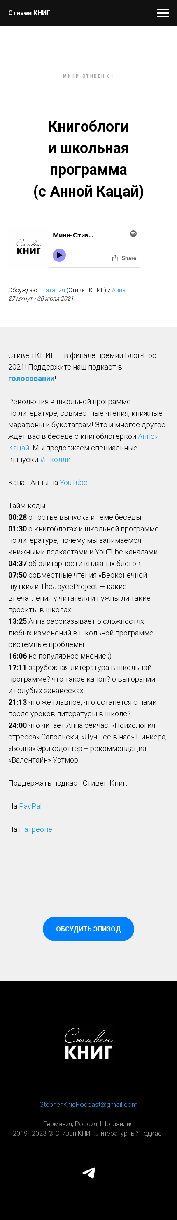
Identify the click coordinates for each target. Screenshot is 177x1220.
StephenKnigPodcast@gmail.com (88, 1105)
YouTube (74, 482)
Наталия (53, 290)
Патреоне (35, 829)
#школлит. (57, 459)
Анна (119, 290)
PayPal (30, 806)
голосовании (31, 378)
